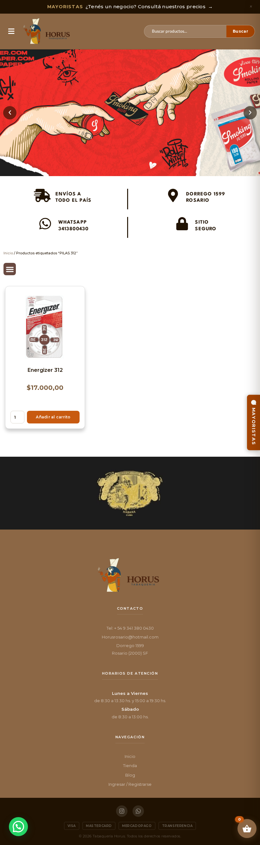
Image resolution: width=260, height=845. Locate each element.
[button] (11, 31)
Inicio (8, 253)
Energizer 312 (45, 370)
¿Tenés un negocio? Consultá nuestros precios (130, 6)
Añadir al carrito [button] (53, 417)
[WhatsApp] (138, 811)
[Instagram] (121, 811)
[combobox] (187, 31)
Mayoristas (254, 426)
